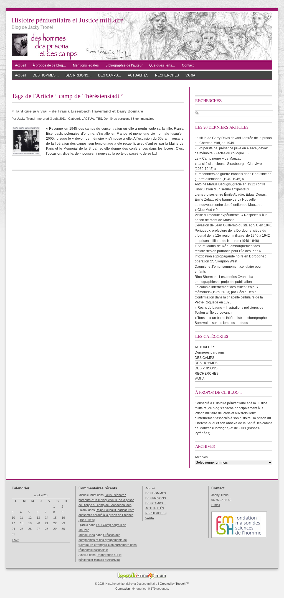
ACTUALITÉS (138, 75)
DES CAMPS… (109, 75)
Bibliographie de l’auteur (124, 65)
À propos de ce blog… (49, 65)
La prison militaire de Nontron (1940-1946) (227, 241)
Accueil (20, 65)
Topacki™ (182, 583)
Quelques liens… (162, 65)
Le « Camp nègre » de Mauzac (218, 158)
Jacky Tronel (26, 118)
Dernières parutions (117, 118)
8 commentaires (143, 118)
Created (165, 583)
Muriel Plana (86, 534)
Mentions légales (86, 65)
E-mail (215, 505)
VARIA (190, 75)
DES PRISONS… (78, 75)
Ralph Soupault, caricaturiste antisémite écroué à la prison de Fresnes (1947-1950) (106, 515)
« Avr (15, 539)
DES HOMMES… (46, 75)
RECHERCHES (167, 75)
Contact (188, 65)
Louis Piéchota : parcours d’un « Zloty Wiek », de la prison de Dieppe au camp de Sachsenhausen (106, 500)
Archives (201, 457)
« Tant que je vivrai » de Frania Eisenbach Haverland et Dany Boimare (77, 111)
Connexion (122, 588)
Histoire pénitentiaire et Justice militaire (67, 19)
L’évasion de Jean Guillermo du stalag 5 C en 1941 (233, 225)
